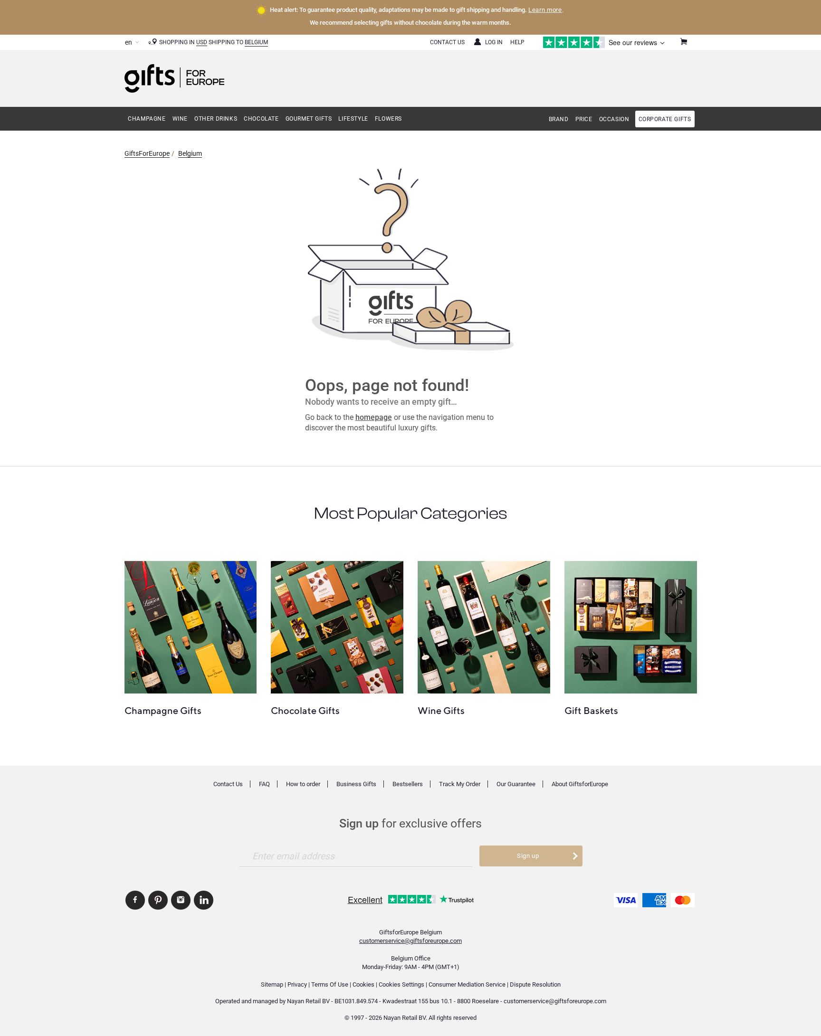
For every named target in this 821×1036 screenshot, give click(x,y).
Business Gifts (356, 784)
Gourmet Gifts (309, 118)
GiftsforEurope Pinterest (158, 900)
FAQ (264, 784)
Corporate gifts (665, 119)
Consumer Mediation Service (467, 984)
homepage (373, 417)
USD (201, 42)
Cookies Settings (401, 984)
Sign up (528, 855)
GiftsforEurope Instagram (181, 900)
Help (517, 42)
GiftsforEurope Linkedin (203, 900)
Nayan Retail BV (308, 1001)
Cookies (363, 984)
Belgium (256, 42)
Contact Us (447, 42)
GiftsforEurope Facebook (135, 900)
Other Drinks (215, 118)
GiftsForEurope (147, 153)
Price (583, 119)
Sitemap (272, 984)
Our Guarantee (515, 784)
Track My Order (459, 784)
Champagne (146, 118)
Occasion (614, 119)
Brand (559, 119)
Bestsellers (407, 784)
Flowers (388, 118)
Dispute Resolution (535, 984)
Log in (494, 42)
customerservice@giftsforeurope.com (410, 940)
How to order (303, 784)
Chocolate (261, 118)
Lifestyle (353, 118)
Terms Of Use (329, 984)
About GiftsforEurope (580, 784)
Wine (180, 118)
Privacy (297, 984)
